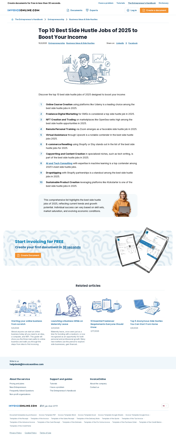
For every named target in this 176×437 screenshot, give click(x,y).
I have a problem (105, 3)
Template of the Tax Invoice (132, 419)
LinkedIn (120, 43)
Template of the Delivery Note (88, 419)
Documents (76, 10)
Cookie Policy (31, 433)
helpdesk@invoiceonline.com (27, 364)
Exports (94, 10)
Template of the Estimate (72, 422)
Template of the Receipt (19, 419)
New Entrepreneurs (18, 387)
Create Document (30, 255)
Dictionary (163, 3)
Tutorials (120, 3)
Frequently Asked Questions (22, 391)
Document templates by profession (23, 415)
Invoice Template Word (67, 415)
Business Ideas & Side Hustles (83, 19)
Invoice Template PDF (47, 415)
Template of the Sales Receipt (62, 419)
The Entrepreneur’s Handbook (142, 3)
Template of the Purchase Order (124, 422)
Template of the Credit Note (20, 426)
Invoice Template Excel (87, 415)
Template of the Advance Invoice (22, 422)
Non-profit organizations (20, 394)
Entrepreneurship (56, 19)
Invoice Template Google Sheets (110, 415)
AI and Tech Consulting (59, 163)
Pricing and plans (17, 383)
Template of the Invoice (40, 419)
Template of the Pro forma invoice (97, 422)
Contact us (94, 387)
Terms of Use (45, 433)
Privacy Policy (16, 433)
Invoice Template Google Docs (137, 415)
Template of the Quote (110, 419)
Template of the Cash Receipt (48, 422)
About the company (98, 383)
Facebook (132, 43)
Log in (134, 10)
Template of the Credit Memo (150, 422)
